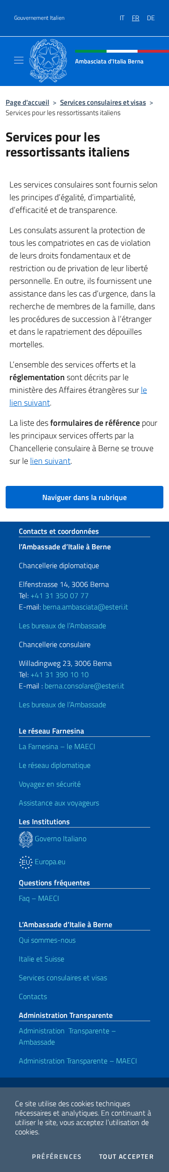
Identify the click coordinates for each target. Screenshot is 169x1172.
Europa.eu (49, 861)
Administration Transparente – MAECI (78, 1060)
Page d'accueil (27, 102)
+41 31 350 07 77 (60, 595)
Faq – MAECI (39, 898)
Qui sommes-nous (47, 939)
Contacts (33, 996)
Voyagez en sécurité (50, 783)
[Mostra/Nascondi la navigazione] (18, 60)
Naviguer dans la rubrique (84, 497)
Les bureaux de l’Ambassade (62, 625)
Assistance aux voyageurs (59, 802)
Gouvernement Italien (39, 18)
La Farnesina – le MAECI (57, 746)
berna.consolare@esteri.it (84, 685)
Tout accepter (126, 1156)
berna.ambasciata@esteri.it (84, 606)
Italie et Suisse (41, 958)
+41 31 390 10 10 (59, 674)
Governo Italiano (59, 838)
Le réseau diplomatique (55, 765)
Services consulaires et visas (103, 102)
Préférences (57, 1156)
